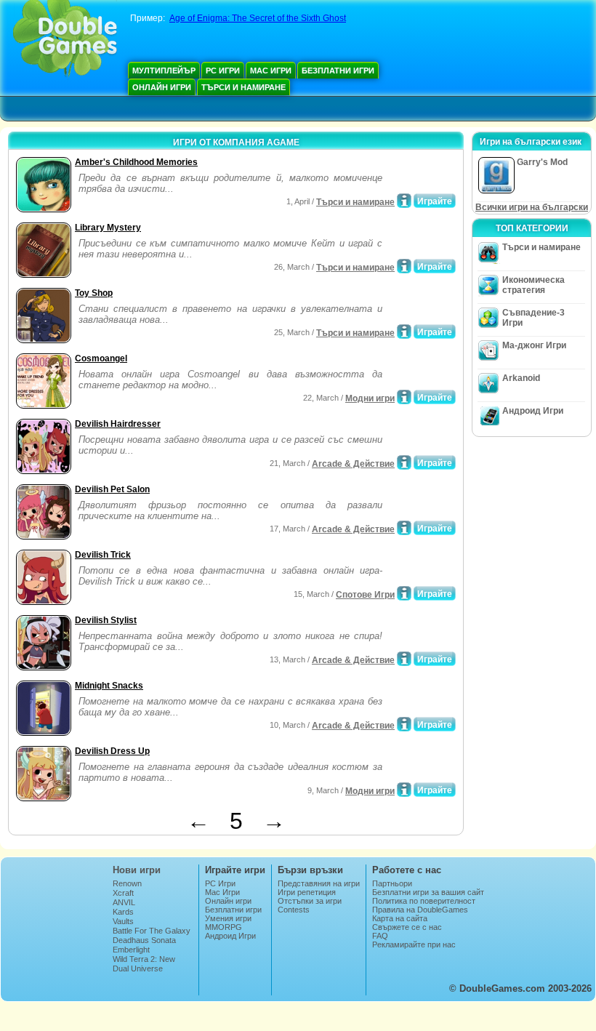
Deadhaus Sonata (144, 940)
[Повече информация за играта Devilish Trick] (404, 593)
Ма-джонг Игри (534, 345)
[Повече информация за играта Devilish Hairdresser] (404, 462)
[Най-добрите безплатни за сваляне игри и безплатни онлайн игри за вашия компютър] (65, 40)
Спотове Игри (365, 595)
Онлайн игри (161, 87)
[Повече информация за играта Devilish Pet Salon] (404, 528)
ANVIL (124, 902)
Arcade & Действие (353, 464)
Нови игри (137, 869)
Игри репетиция (307, 892)
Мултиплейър (164, 70)
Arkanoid (521, 378)
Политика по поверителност (423, 900)
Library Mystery (108, 227)
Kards (123, 911)
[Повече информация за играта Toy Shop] (404, 331)
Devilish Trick (103, 555)
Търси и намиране (243, 87)
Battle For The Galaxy (151, 930)
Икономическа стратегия (533, 285)
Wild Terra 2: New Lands (144, 963)
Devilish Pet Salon (112, 489)
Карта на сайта (399, 918)
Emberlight (131, 949)
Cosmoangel (101, 358)
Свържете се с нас (407, 927)
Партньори (392, 883)
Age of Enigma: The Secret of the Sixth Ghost (257, 18)
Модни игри (370, 398)
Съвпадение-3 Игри (533, 318)
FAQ (380, 935)
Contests (294, 909)
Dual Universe (138, 968)
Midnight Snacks (109, 686)
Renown (127, 883)
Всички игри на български (531, 207)
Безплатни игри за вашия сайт (428, 892)
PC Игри (223, 70)
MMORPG (223, 927)
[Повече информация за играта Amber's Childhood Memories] (404, 200)
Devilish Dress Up (112, 751)
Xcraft (123, 892)
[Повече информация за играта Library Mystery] (404, 266)
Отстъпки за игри (310, 900)
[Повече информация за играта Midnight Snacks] (404, 724)
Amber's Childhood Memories (136, 162)
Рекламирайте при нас (414, 944)
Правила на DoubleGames (420, 909)
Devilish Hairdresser (118, 424)
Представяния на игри (319, 883)
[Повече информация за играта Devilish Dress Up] (404, 789)
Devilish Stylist (106, 620)
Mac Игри (270, 70)
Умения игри (228, 918)
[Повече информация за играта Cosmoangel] (404, 397)
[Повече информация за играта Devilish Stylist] (404, 658)
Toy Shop (94, 293)
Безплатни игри (338, 70)
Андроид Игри (532, 411)
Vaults (123, 921)
